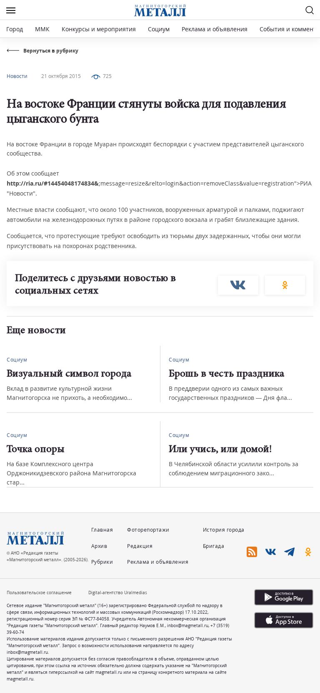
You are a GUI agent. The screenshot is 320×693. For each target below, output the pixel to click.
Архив (99, 546)
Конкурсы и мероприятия (100, 29)
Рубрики (102, 561)
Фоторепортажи (148, 529)
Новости (17, 76)
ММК (42, 29)
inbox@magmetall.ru (187, 625)
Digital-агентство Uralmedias (117, 592)
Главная (102, 529)
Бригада (214, 546)
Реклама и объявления (215, 29)
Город (14, 29)
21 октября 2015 (61, 76)
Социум (159, 29)
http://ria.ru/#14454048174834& (53, 183)
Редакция (139, 546)
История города (224, 529)
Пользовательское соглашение (39, 592)
